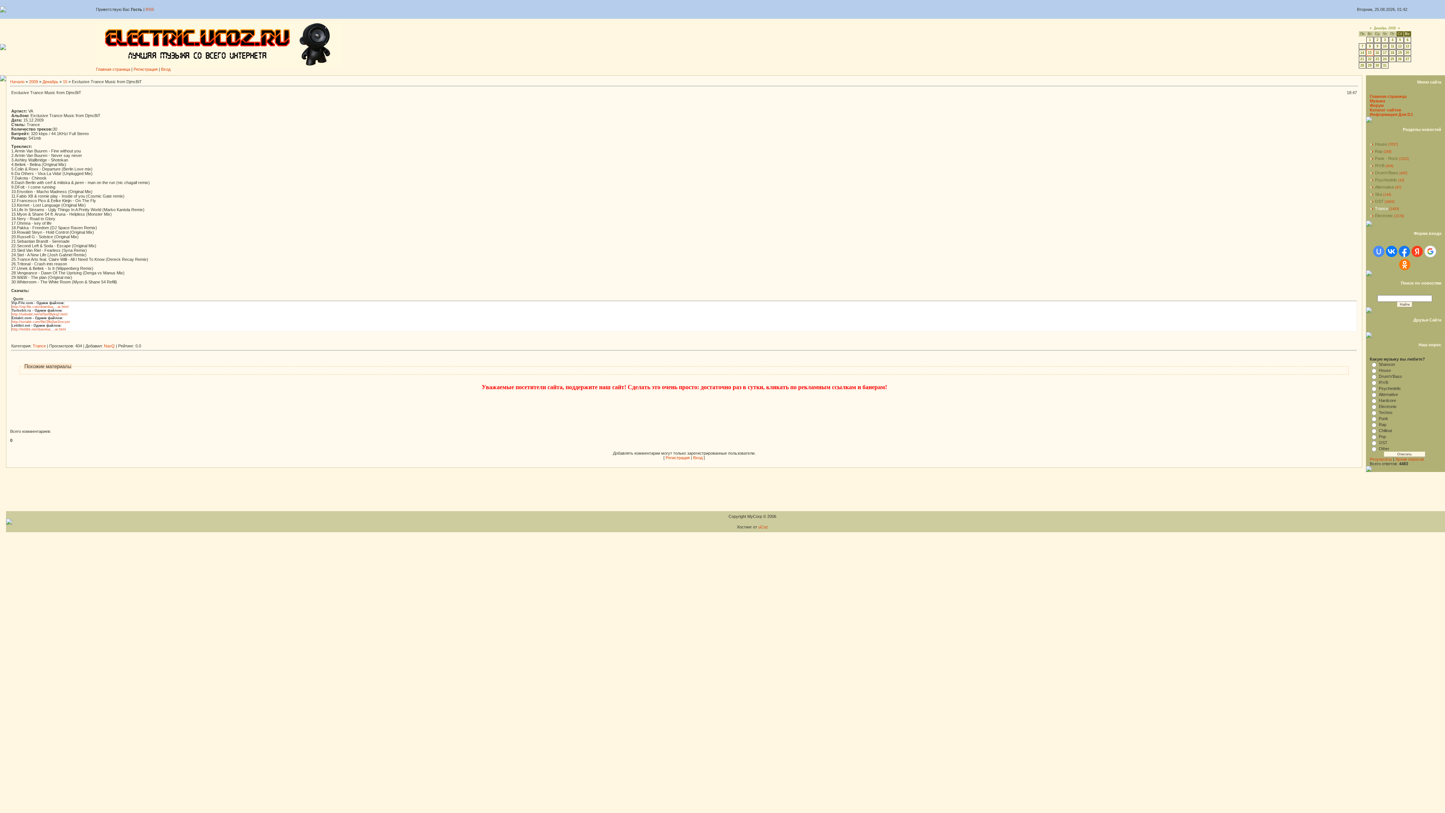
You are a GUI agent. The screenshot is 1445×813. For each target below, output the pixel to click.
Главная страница (113, 69)
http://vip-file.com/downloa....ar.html (40, 307)
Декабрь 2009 (1385, 28)
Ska (1378, 194)
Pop (1382, 436)
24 (1385, 59)
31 (1385, 65)
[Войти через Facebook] (1404, 251)
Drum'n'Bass (1386, 173)
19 (1400, 53)
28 (1362, 65)
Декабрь (50, 81)
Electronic (1384, 215)
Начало (17, 81)
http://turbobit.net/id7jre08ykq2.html (39, 314)
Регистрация (146, 69)
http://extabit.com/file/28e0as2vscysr (41, 322)
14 (1362, 53)
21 (1362, 59)
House (1381, 144)
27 (1407, 59)
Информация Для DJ (1391, 114)
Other (1384, 448)
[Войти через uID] (1378, 251)
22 (1370, 59)
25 (1392, 59)
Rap (1379, 151)
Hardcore (1387, 400)
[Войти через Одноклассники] (1404, 264)
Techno (1385, 412)
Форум (1377, 105)
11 (1392, 46)
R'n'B (1379, 165)
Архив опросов (1409, 459)
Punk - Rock (1386, 158)
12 (1400, 46)
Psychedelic (1386, 180)
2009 (33, 81)
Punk (1383, 418)
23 (1377, 59)
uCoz (763, 527)
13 (1407, 46)
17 (1385, 53)
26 (1400, 59)
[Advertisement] (148, 341)
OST (1379, 201)
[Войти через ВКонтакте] (1391, 251)
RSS (150, 9)
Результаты (1381, 459)
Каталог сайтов (1385, 110)
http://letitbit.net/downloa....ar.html (39, 329)
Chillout (1385, 430)
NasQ (109, 346)
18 (1392, 53)
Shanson (1387, 364)
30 (1377, 65)
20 (1407, 53)
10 (1385, 46)
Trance (39, 346)
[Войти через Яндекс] (1417, 251)
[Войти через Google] (1430, 251)
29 (1370, 65)
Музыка (1377, 101)
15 (1370, 53)
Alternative (1384, 187)
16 (1377, 53)
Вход (165, 69)
